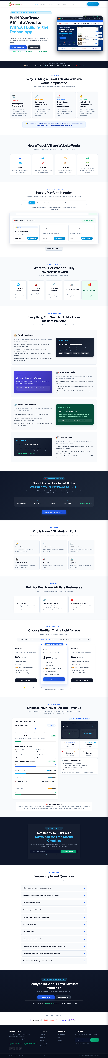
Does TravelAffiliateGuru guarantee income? (37, 961)
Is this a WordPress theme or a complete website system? (41, 895)
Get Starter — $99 (26, 680)
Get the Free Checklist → (68, 851)
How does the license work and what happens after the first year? (44, 946)
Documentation (61, 1034)
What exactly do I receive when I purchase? (37, 888)
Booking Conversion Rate (22, 736)
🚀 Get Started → (46, 997)
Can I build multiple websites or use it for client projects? (41, 953)
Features (43, 4)
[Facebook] (10, 1048)
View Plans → (34, 47)
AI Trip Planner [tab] (48, 202)
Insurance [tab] (75, 202)
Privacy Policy (47, 1055)
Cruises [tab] (67, 202)
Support (60, 1040)
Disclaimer (63, 1055)
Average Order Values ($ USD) (23, 746)
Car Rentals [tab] (58, 202)
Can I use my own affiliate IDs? (32, 910)
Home (36, 4)
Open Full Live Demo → (54, 248)
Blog (64, 4)
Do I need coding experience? (32, 902)
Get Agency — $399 (82, 680)
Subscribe (94, 1040)
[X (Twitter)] (20, 1048)
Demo (50, 4)
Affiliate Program (44, 1043)
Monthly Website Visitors (22, 725)
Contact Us (72, 4)
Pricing (42, 1040)
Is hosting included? (29, 924)
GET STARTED (93, 4)
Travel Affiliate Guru (17, 1055)
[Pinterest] (17, 1048)
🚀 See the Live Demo (18, 47)
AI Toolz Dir (63, 1020)
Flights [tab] (39, 202)
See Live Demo (63, 997)
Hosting (57, 4)
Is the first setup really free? (32, 939)
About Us (42, 1034)
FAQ (59, 1037)
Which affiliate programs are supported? (36, 917)
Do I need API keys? (29, 931)
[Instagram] (13, 1048)
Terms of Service (55, 1055)
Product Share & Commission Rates (25, 761)
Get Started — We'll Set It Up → (54, 512)
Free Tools (60, 1043)
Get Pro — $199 (54, 679)
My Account (43, 1045)
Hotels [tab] (32, 202)
